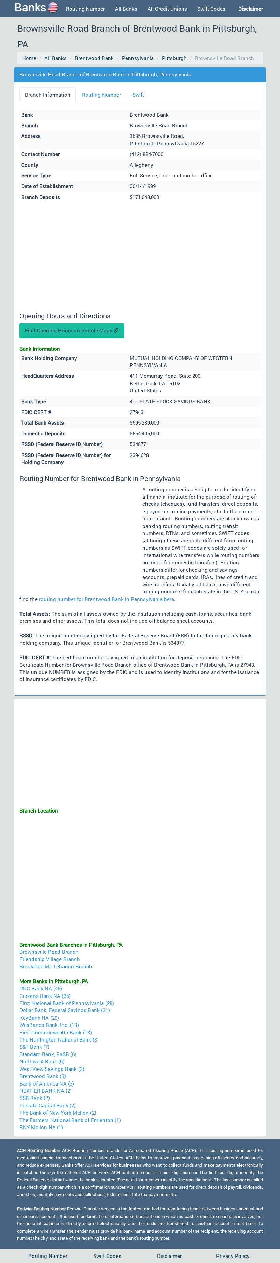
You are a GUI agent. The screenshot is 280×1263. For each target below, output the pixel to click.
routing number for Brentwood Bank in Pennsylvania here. (107, 598)
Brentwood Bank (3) (42, 1076)
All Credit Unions (167, 8)
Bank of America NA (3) (46, 1083)
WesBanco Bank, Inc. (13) (49, 1024)
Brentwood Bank (94, 58)
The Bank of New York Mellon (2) (57, 1112)
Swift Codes (211, 8)
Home (29, 58)
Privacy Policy (233, 1255)
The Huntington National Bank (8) (59, 1039)
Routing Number (85, 8)
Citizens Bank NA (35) (45, 995)
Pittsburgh (174, 58)
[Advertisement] (140, 257)
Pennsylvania (138, 58)
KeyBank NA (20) (39, 1017)
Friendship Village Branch (49, 959)
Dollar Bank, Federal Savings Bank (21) (64, 1010)
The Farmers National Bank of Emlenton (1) (70, 1120)
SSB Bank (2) (34, 1097)
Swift (138, 94)
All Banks (126, 8)
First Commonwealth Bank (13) (55, 1032)
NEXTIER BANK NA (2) (45, 1090)
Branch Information (47, 94)
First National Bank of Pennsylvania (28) (66, 1003)
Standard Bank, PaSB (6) (47, 1054)
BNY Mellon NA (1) (41, 1127)
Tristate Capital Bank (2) (47, 1105)
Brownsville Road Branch (49, 951)
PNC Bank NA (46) (40, 988)
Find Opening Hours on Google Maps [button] (69, 330)
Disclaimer (169, 1255)
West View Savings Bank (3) (51, 1068)
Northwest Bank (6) (42, 1061)
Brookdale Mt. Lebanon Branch (55, 966)
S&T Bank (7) (34, 1046)
